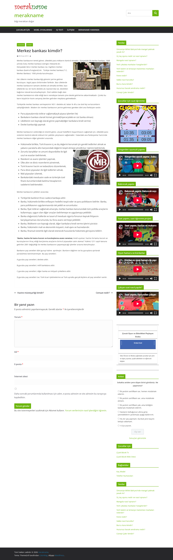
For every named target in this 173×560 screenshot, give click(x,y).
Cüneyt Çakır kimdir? (125, 92)
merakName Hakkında (88, 30)
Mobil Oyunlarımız (43, 30)
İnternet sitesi (21, 376)
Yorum (18, 317)
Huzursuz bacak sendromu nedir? (131, 88)
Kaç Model (121, 471)
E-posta (18, 364)
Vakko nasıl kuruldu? (125, 80)
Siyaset (29, 45)
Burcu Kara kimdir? (125, 84)
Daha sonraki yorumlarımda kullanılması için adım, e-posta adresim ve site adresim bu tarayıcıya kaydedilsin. (60, 395)
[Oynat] (120, 175)
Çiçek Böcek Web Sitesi (126, 457)
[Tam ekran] (155, 175)
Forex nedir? (122, 75)
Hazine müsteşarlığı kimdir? (30, 292)
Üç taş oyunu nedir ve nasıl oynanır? (132, 56)
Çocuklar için (23, 30)
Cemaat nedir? (103, 292)
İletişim (70, 30)
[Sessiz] (151, 175)
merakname (29, 15)
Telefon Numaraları (125, 476)
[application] (138, 166)
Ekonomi (21, 45)
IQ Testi (59, 30)
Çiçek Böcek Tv (123, 452)
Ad (16, 351)
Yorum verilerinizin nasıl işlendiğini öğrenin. (86, 410)
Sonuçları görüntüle (137, 438)
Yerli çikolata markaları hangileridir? (132, 64)
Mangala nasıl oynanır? (126, 60)
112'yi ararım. (125, 425)
